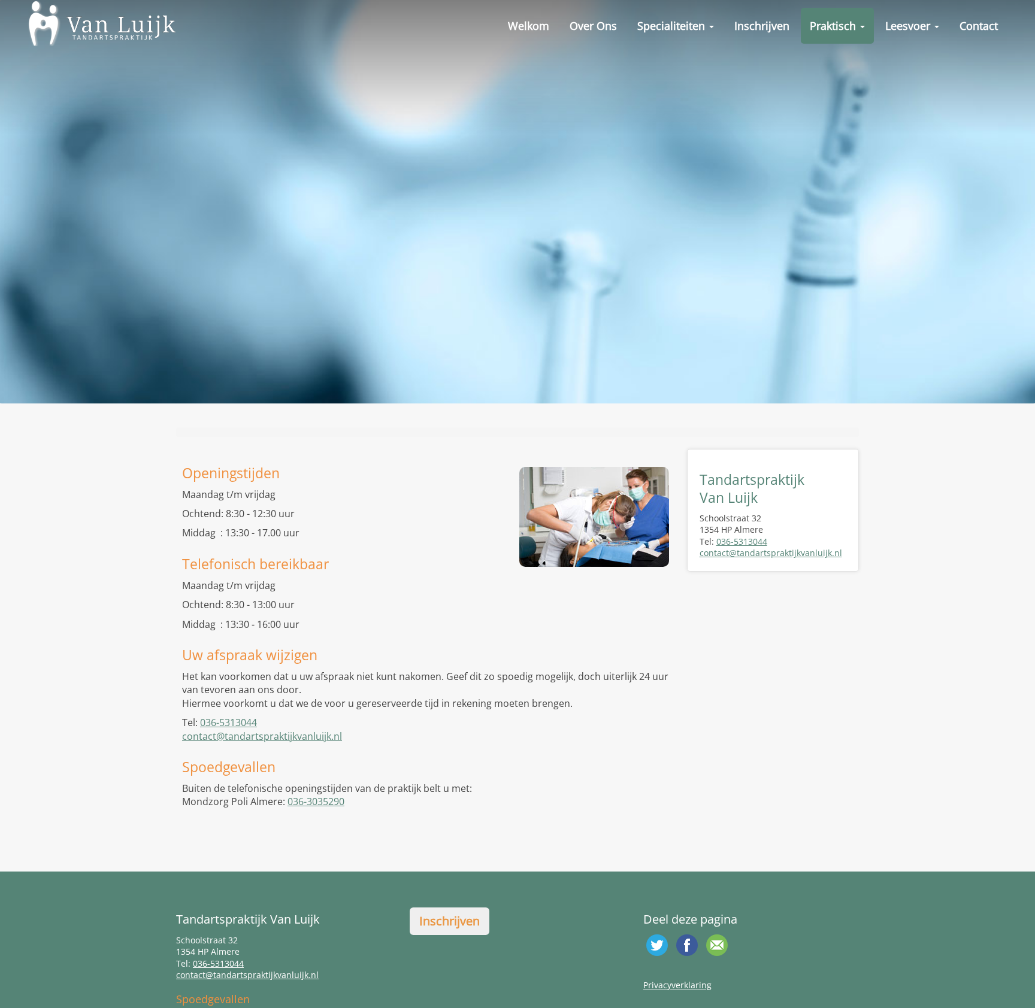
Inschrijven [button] (449, 921)
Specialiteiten (672, 26)
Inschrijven (761, 26)
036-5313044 (228, 722)
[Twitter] (657, 945)
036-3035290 (316, 801)
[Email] (717, 945)
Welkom (528, 26)
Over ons (593, 26)
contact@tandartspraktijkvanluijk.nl (262, 736)
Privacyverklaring (677, 985)
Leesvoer (909, 26)
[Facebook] (687, 945)
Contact (979, 26)
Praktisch (834, 26)
